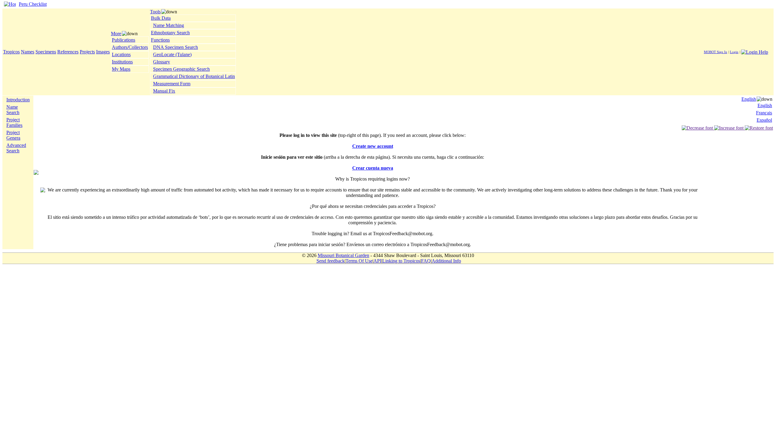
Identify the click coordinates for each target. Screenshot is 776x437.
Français (764, 112)
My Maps (121, 69)
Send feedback (330, 260)
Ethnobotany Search (170, 32)
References (68, 51)
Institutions (122, 61)
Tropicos (11, 51)
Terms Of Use (359, 260)
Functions (160, 39)
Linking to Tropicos (401, 260)
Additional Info (446, 260)
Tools (155, 11)
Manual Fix (164, 90)
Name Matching (168, 25)
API (377, 260)
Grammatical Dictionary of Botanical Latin (194, 76)
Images (103, 51)
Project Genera (13, 135)
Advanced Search (16, 148)
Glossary (161, 61)
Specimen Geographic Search (181, 69)
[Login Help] (754, 51)
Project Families (14, 122)
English (748, 99)
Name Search (12, 109)
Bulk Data (161, 18)
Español (764, 120)
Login (734, 52)
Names (27, 51)
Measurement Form (171, 83)
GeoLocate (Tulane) (172, 54)
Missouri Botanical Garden (343, 255)
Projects (87, 51)
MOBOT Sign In (715, 52)
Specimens (45, 51)
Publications (123, 39)
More (116, 33)
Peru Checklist (33, 4)
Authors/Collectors (130, 47)
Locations (121, 54)
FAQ (426, 260)
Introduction (18, 99)
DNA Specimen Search (175, 47)
